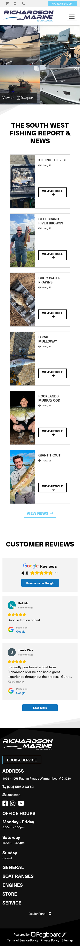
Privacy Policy (50, 940)
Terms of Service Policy (22, 940)
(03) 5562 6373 (20, 786)
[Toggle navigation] (72, 16)
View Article (52, 191)
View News (37, 513)
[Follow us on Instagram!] (13, 804)
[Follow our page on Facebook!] (5, 804)
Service (11, 902)
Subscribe (13, 794)
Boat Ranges (18, 876)
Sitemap (67, 940)
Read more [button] (16, 681)
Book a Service (22, 759)
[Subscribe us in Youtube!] (22, 804)
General (13, 867)
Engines (12, 885)
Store (9, 893)
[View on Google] (12, 605)
